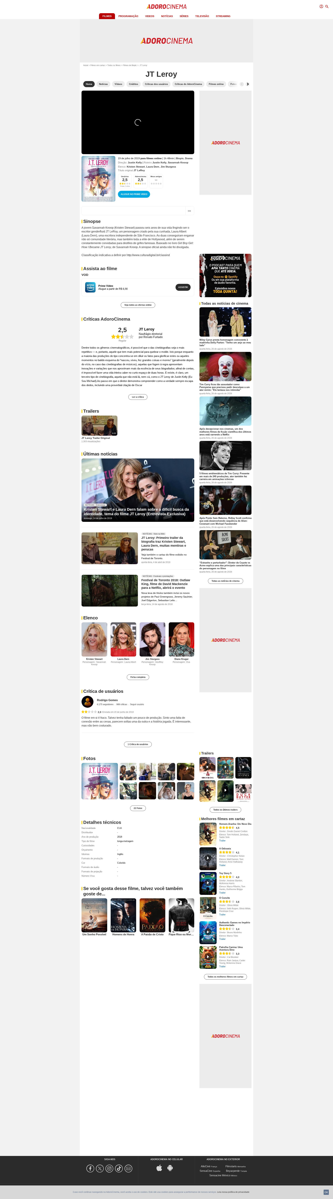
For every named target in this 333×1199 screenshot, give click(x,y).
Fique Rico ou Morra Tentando (187, 934)
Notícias (167, 16)
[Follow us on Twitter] (100, 1168)
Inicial (85, 65)
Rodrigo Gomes (107, 700)
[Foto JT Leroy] (100, 781)
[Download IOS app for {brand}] (161, 1167)
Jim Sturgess (168, 166)
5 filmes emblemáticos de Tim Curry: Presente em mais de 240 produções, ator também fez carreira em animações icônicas (224, 476)
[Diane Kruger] (181, 639)
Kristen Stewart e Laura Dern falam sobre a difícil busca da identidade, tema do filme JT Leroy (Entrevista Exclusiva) (136, 511)
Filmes (107, 16)
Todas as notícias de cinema (226, 581)
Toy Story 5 (225, 873)
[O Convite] (208, 908)
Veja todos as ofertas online (138, 305)
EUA (119, 828)
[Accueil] (166, 6)
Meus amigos (156, 176)
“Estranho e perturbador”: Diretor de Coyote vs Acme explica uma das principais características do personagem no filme (225, 565)
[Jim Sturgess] (152, 639)
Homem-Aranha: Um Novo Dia (235, 824)
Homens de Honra (123, 934)
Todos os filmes (114, 65)
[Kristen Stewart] (94, 639)
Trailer (222, 840)
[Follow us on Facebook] (90, 1168)
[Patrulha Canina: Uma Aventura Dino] (208, 957)
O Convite (224, 898)
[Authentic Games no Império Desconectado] (208, 932)
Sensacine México (219, 1175)
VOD (85, 275)
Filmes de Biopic (130, 65)
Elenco (90, 617)
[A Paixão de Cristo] (152, 915)
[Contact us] (129, 1168)
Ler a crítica (138, 397)
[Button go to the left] (242, 84)
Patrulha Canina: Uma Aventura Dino (231, 948)
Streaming (223, 16)
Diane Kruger (181, 659)
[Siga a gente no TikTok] (119, 1168)
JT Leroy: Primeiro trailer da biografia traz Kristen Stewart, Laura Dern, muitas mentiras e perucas (163, 543)
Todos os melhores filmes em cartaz (225, 977)
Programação (128, 16)
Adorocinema (140, 176)
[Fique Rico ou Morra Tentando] (181, 915)
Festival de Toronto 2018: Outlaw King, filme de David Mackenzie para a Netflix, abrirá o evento (165, 584)
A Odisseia (225, 848)
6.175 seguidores (105, 704)
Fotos (89, 758)
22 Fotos (138, 808)
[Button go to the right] (248, 84)
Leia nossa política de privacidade (233, 1192)
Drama (189, 158)
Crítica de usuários (103, 691)
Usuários (125, 176)
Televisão (202, 16)
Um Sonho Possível (94, 934)
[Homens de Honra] (123, 915)
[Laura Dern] (123, 639)
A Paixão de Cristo (152, 934)
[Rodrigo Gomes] (87, 702)
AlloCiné (205, 1166)
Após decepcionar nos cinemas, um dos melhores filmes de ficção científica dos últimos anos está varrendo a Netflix (225, 432)
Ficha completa (138, 677)
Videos (149, 16)
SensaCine (206, 1170)
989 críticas (122, 704)
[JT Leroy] (98, 179)
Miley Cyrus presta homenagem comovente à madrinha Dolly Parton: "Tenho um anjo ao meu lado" (225, 343)
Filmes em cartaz (97, 65)
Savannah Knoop (178, 162)
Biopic (180, 158)
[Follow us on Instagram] (109, 1168)
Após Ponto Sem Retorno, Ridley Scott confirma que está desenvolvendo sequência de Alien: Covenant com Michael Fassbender (225, 521)
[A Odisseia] (208, 858)
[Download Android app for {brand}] (172, 1167)
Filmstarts (231, 1166)
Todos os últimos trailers (225, 810)
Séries (184, 16)
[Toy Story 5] (208, 883)
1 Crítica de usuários (138, 744)
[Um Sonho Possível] (94, 915)
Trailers (91, 411)
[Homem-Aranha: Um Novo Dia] (208, 834)
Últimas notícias (100, 454)
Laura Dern (152, 166)
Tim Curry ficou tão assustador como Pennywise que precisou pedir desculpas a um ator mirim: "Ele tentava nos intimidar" (224, 387)
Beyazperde (233, 1170)
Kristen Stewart (136, 166)
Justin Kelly (135, 162)
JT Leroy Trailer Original (96, 438)
